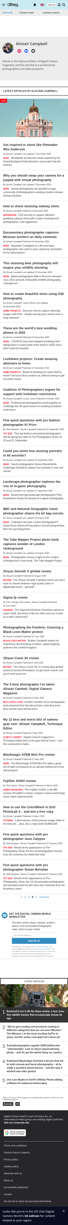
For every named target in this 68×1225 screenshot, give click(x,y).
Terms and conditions (15, 1145)
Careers (8, 1194)
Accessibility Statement (16, 1187)
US (17, 1104)
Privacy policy (11, 1159)
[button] (3, 4)
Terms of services (42, 946)
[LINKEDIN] (26, 50)
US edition (32, 1216)
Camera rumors (51, 12)
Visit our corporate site (16, 1122)
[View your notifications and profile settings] (35, 5)
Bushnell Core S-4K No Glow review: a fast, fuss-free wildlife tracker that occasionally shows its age (36, 1015)
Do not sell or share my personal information (27, 1201)
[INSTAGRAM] (19, 50)
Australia (8, 1104)
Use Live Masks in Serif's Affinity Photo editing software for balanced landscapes (34, 1081)
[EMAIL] (33, 50)
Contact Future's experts (17, 1152)
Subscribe (51, 5)
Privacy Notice (45, 949)
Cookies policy (11, 1166)
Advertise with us (13, 1173)
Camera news (26, 12)
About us (8, 1180)
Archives (44, 897)
